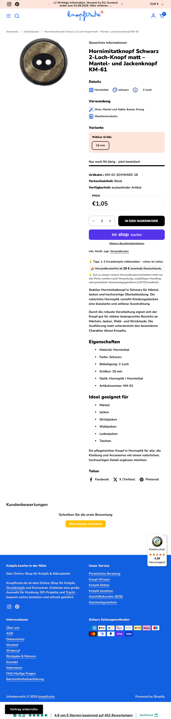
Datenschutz (15, 639)
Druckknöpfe (15, 588)
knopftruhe (46, 696)
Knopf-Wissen (99, 579)
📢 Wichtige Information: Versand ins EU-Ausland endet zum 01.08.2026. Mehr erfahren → (85, 4)
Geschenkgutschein (103, 602)
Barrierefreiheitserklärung (25, 679)
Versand (12, 645)
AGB (9, 633)
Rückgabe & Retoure (21, 656)
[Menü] (164, 536)
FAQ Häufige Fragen (21, 673)
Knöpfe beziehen (101, 591)
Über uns (12, 628)
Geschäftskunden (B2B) (106, 596)
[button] (16, 16)
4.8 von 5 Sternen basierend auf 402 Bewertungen (93, 715)
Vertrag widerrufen (24, 709)
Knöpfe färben (99, 585)
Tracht (70, 592)
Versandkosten (119, 251)
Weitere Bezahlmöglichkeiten (126, 243)
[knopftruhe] (85, 16)
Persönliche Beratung (104, 573)
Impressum (14, 668)
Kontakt (12, 662)
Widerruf (13, 650)
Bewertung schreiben (85, 524)
